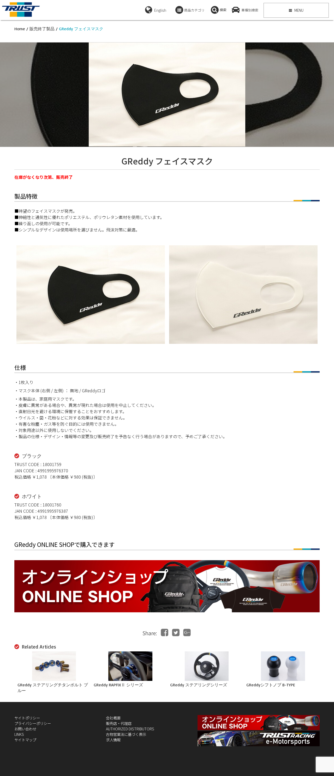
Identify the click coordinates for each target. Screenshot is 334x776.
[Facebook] (164, 632)
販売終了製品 (42, 28)
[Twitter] (175, 632)
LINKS (19, 734)
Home (19, 28)
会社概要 (113, 717)
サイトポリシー (27, 717)
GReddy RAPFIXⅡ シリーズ (118, 684)
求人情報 (113, 739)
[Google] (186, 632)
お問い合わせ (25, 728)
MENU (298, 10)
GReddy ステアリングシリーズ (198, 684)
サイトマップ (25, 739)
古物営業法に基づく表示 (126, 734)
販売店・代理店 (119, 723)
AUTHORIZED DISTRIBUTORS (130, 728)
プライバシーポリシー (32, 723)
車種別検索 (249, 10)
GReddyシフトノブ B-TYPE (270, 684)
